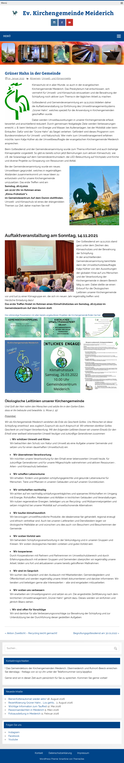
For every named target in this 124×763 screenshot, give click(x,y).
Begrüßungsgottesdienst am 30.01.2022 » (96, 633)
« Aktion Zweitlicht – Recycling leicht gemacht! (31, 633)
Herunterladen (108, 315)
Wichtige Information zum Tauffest (27, 706)
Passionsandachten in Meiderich (26, 709)
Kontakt (39, 753)
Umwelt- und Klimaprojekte (56, 78)
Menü (4, 3)
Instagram (14, 732)
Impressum (83, 753)
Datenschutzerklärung (60, 753)
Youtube (13, 739)
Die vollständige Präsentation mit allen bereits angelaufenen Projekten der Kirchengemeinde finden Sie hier (53, 315)
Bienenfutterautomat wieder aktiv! (27, 699)
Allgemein (35, 78)
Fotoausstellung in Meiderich (24, 713)
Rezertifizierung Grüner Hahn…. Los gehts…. (32, 702)
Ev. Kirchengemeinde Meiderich (68, 13)
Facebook (13, 736)
